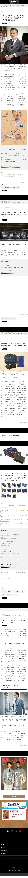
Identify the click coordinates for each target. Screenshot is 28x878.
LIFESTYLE (4, 853)
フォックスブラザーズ (6, 187)
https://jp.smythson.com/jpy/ (8, 559)
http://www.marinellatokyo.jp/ (8, 537)
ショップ (12, 201)
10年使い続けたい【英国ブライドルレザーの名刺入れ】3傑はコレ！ (13, 516)
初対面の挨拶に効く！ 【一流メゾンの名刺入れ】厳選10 (13, 524)
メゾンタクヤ (17, 591)
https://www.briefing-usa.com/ (8, 272)
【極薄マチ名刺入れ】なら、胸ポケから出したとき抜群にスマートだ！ (14, 520)
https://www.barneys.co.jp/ (8, 566)
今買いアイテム (13, 332)
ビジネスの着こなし (17, 615)
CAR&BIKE (4, 850)
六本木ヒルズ (12, 318)
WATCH (3, 847)
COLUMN (3, 856)
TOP (2, 841)
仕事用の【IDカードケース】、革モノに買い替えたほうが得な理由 (14, 511)
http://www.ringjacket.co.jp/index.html (10, 166)
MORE (14, 796)
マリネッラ (4, 591)
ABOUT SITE (4, 863)
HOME (2, 201)
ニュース (12, 11)
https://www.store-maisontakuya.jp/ (10, 553)
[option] (14, 461)
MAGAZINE (4, 860)
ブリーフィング (5, 318)
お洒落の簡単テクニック (7, 615)
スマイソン (10, 591)
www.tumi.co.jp (5, 545)
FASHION (7, 201)
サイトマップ (14, 867)
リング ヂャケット (16, 187)
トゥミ (22, 591)
